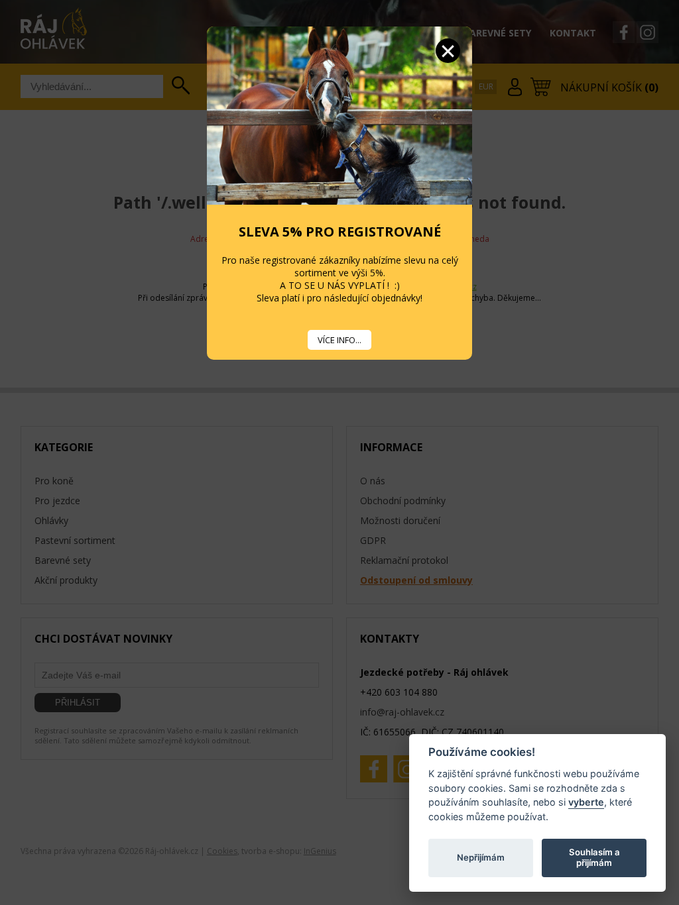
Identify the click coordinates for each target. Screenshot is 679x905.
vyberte (586, 802)
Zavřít (448, 50)
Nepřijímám (481, 857)
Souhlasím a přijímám (594, 857)
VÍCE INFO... (339, 340)
